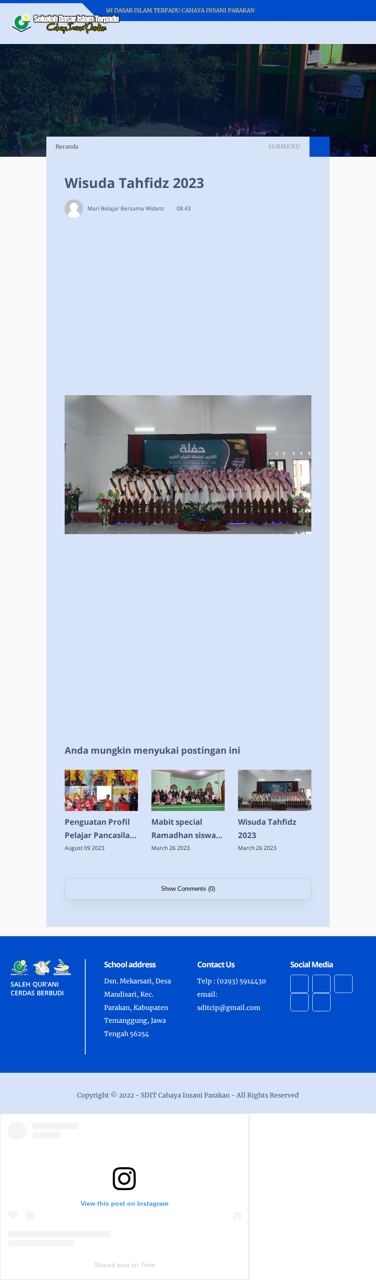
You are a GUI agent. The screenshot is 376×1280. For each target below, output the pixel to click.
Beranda (66, 146)
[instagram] (321, 984)
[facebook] (299, 984)
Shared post (111, 1265)
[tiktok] (299, 1002)
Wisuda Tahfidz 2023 (267, 828)
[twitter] (321, 1002)
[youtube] (343, 984)
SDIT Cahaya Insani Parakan (185, 1095)
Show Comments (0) (188, 888)
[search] (327, 32)
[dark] (342, 33)
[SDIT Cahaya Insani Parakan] (66, 23)
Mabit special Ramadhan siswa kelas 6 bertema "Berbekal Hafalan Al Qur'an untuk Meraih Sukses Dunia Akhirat (186, 829)
